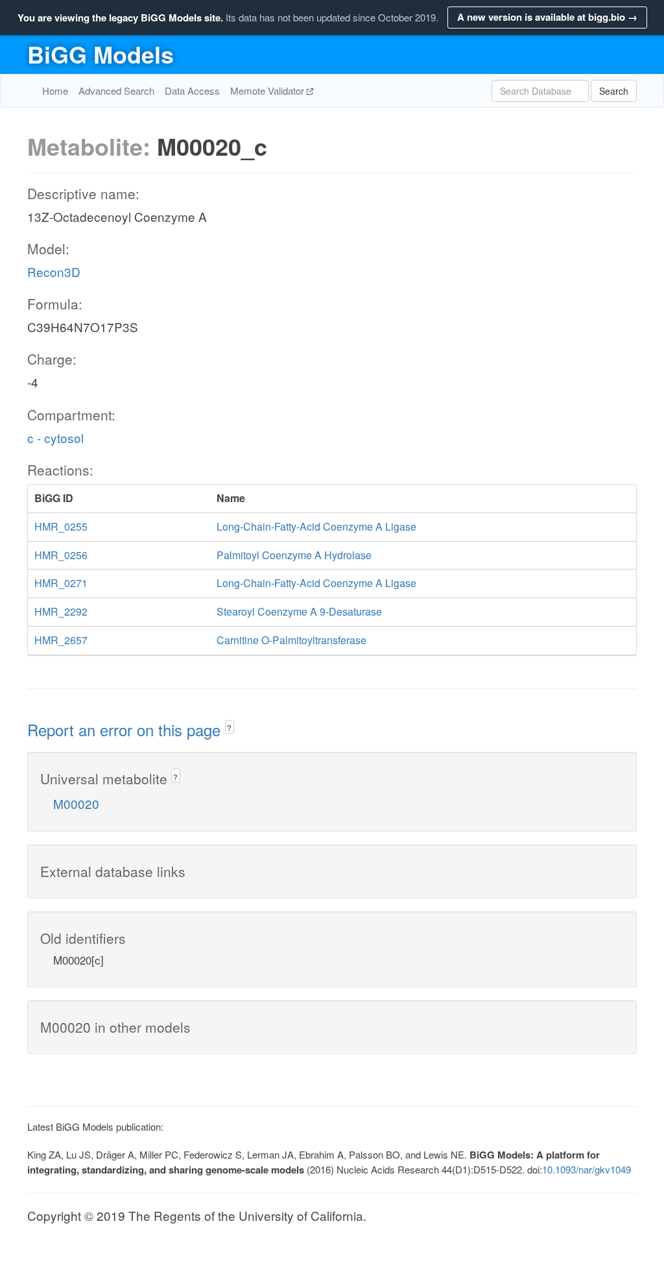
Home (55, 90)
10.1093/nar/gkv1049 (586, 1169)
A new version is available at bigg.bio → (547, 17)
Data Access (192, 90)
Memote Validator (268, 90)
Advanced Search (116, 90)
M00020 (76, 803)
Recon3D (53, 271)
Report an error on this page (126, 729)
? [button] (229, 727)
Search (613, 90)
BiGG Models (100, 54)
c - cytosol (55, 437)
